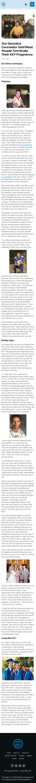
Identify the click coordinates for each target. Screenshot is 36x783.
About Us (16, 753)
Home (9, 753)
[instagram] (20, 765)
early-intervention (19, 386)
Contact (21, 758)
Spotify (29, 755)
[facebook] (12, 765)
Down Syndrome (26, 145)
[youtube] (23, 765)
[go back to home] (18, 744)
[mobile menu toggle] (32, 4)
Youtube (21, 755)
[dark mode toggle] (26, 4)
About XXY (25, 753)
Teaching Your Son (10, 755)
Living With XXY (25, 771)
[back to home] (3, 4)
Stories (14, 758)
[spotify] (16, 765)
